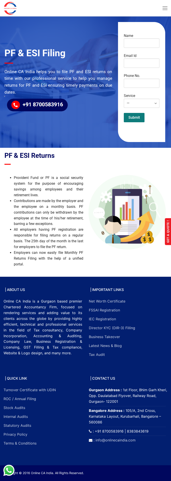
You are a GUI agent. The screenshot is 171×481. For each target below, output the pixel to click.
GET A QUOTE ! (168, 231)
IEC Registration (102, 319)
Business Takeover (104, 337)
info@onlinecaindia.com (116, 440)
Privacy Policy (15, 434)
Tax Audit (97, 354)
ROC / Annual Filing (20, 399)
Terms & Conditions (20, 443)
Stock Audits (14, 407)
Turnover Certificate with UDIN (30, 390)
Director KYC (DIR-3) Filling (112, 328)
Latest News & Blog (105, 345)
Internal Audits (16, 416)
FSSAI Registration (104, 310)
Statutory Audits (17, 425)
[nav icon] (165, 8)
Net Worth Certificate (107, 301)
